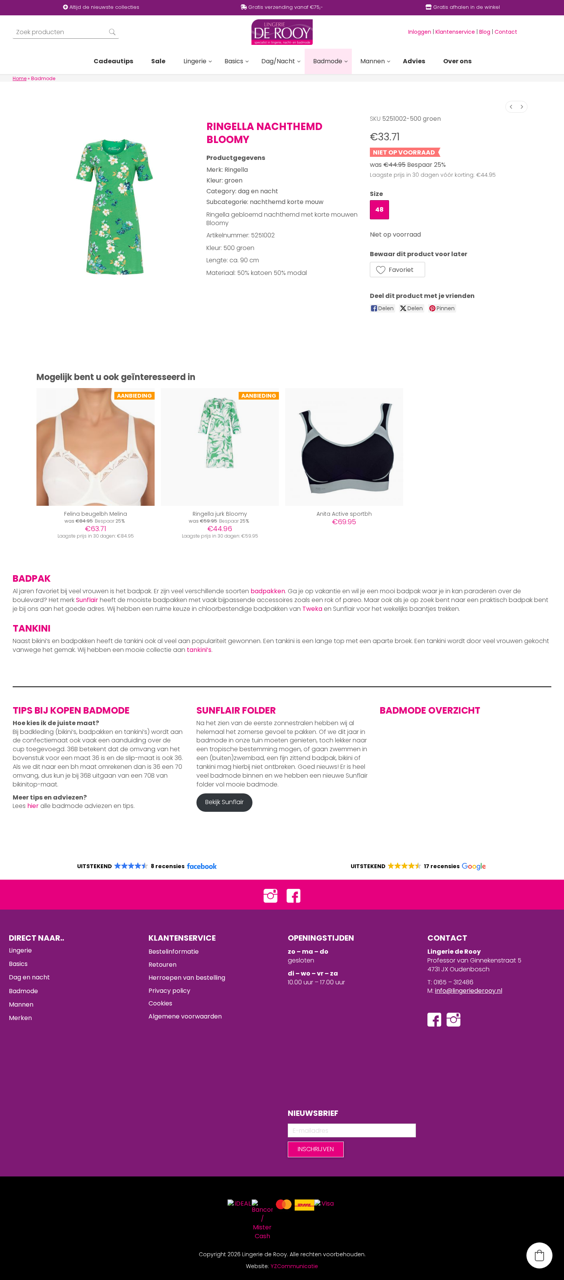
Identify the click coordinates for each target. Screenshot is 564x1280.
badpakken (268, 591)
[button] (397, 269)
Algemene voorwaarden (185, 1016)
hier (33, 805)
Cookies (160, 1003)
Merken (20, 1017)
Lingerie (20, 950)
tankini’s (199, 649)
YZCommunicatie (294, 1266)
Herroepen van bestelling (186, 977)
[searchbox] (66, 32)
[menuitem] (511, 106)
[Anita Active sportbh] (344, 447)
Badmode (23, 991)
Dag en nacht (29, 977)
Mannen (21, 1004)
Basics (18, 963)
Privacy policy (169, 990)
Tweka (312, 608)
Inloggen (419, 32)
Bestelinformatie (173, 951)
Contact (506, 32)
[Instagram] (270, 894)
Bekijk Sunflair (224, 802)
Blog (484, 32)
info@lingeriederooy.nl (468, 990)
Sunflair (87, 600)
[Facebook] (293, 894)
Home (19, 78)
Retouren (162, 964)
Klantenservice (455, 32)
